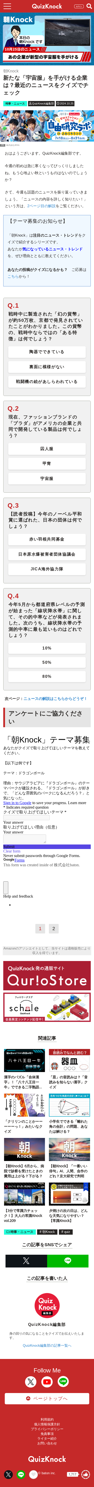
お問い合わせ (47, 1443)
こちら (13, 276)
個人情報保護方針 (47, 1424)
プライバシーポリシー (47, 1429)
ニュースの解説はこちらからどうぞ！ (55, 698)
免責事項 (47, 1434)
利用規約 (47, 1419)
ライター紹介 (47, 1438)
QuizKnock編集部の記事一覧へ (47, 1345)
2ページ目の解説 (41, 206)
